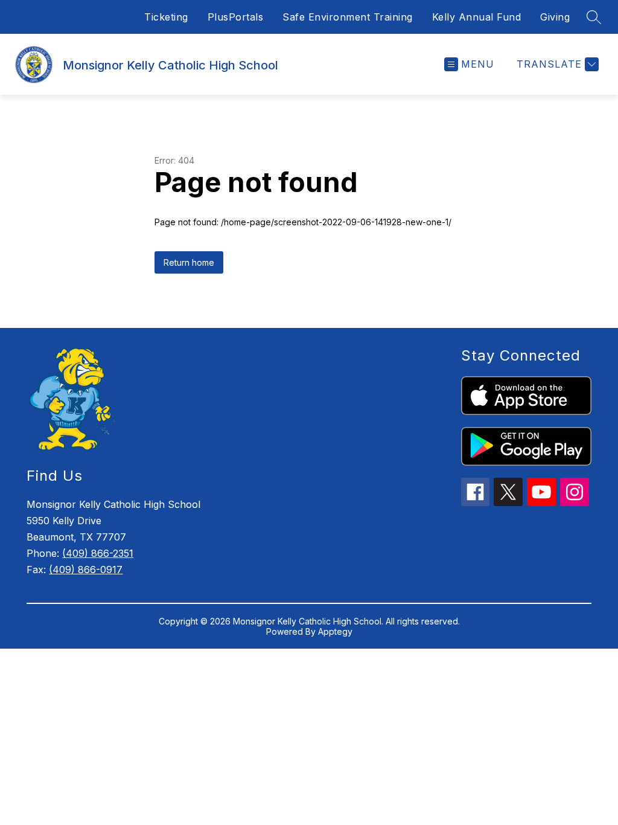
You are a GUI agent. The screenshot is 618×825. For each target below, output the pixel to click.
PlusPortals (236, 17)
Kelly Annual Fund (476, 17)
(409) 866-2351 (97, 553)
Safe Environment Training (347, 17)
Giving (555, 17)
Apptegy (335, 631)
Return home (189, 262)
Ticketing (166, 17)
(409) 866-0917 (86, 569)
